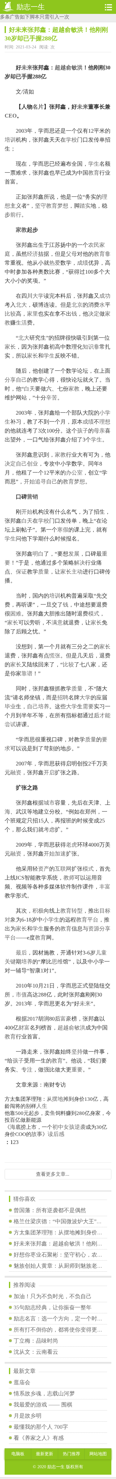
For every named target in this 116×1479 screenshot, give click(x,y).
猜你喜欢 (24, 1199)
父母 (71, 254)
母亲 (99, 431)
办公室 (74, 473)
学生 (93, 164)
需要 (88, 706)
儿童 (101, 953)
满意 (57, 622)
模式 (93, 614)
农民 (93, 245)
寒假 (62, 530)
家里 (32, 314)
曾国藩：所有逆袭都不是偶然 (50, 1210)
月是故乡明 (27, 1416)
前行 (15, 215)
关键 (10, 962)
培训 (10, 140)
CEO (11, 116)
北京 (77, 305)
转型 (77, 911)
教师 (69, 878)
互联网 (63, 869)
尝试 (10, 724)
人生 (41, 1106)
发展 (73, 554)
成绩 (82, 263)
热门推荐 (71, 1454)
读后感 (56, 1134)
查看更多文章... (52, 1174)
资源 (93, 929)
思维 (57, 962)
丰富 (104, 887)
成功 (104, 296)
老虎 (71, 845)
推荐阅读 (24, 1285)
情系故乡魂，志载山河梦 (44, 1393)
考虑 (49, 829)
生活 (21, 323)
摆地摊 (60, 1099)
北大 (21, 305)
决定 (93, 314)
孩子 (82, 431)
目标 (104, 911)
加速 (60, 854)
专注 (26, 1070)
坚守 (40, 206)
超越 (60, 67)
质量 (43, 572)
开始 (29, 481)
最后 (21, 953)
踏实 (85, 206)
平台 (92, 920)
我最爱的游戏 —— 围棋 (43, 1405)
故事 (36, 1134)
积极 (38, 911)
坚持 (77, 1052)
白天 (29, 389)
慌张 (54, 655)
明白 (38, 554)
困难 (15, 614)
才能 (104, 715)
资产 (43, 869)
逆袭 (80, 1127)
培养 (43, 706)
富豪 (65, 1019)
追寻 (40, 481)
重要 (77, 1070)
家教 (21, 230)
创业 (32, 464)
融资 (15, 772)
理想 (104, 422)
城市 (49, 803)
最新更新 (44, 1454)
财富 (24, 1028)
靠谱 (26, 673)
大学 (38, 296)
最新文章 (24, 1371)
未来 (26, 67)
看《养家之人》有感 (39, 1438)
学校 (71, 140)
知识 (88, 347)
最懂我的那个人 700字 (41, 1427)
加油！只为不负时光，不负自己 (53, 1296)
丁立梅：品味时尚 (36, 1341)
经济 (32, 254)
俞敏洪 (74, 67)
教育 (93, 173)
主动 (77, 572)
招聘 (62, 697)
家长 (10, 347)
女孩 (69, 1127)
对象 (10, 920)
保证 (21, 572)
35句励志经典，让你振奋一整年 (53, 1307)
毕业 (10, 706)
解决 (79, 563)
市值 (21, 995)
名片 (38, 107)
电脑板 (17, 1454)
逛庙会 (22, 1382)
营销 (32, 497)
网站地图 (98, 1454)
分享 (10, 380)
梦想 (62, 206)
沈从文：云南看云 (36, 1352)
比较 (10, 314)
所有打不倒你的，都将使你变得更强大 (61, 1330)
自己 (21, 380)
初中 (57, 1127)
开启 (49, 772)
